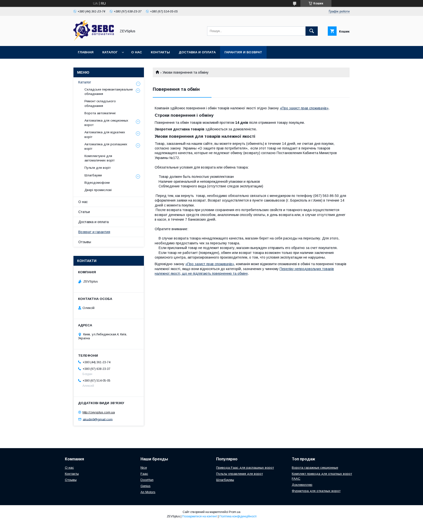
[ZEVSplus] (93, 40)
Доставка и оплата (197, 52)
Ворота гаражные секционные (315, 467)
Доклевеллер (302, 485)
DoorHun (147, 480)
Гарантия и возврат (243, 52)
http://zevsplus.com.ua (98, 412)
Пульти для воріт (97, 168)
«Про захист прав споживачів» (304, 108)
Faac (144, 474)
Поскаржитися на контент (199, 516)
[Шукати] (312, 31)
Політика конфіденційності (238, 516)
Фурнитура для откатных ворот (316, 491)
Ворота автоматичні (100, 113)
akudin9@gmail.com (98, 419)
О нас (136, 52)
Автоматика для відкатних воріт (104, 134)
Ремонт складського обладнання (100, 103)
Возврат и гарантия (94, 232)
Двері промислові (98, 190)
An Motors (148, 492)
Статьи (84, 212)
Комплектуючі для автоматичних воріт (99, 158)
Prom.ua (234, 512)
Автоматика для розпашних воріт (105, 146)
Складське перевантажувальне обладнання (108, 92)
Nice (144, 467)
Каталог (110, 52)
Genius (146, 486)
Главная (86, 52)
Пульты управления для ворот (239, 474)
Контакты (160, 52)
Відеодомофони (97, 182)
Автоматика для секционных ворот (106, 123)
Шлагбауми (93, 175)
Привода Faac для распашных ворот (245, 467)
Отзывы (84, 242)
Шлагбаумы (225, 480)
